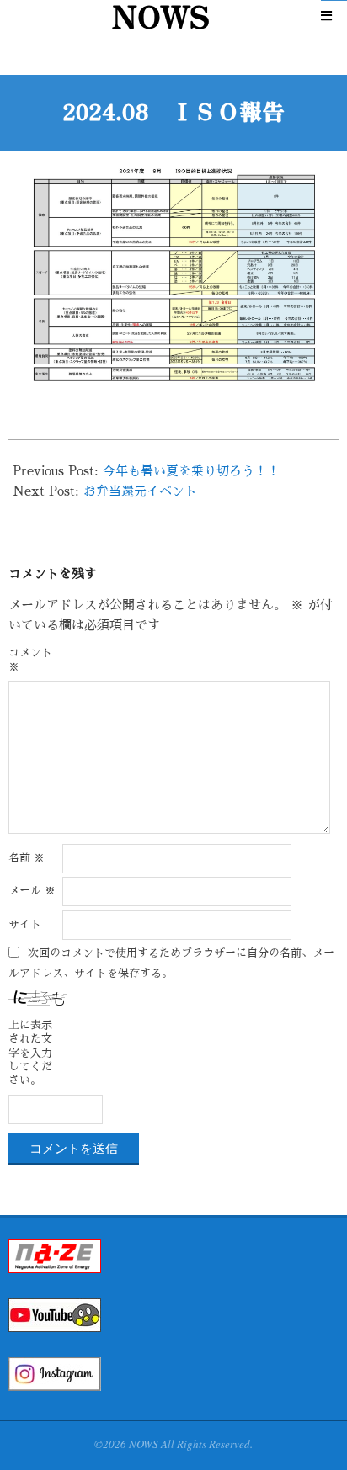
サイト (24, 924)
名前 (26, 857)
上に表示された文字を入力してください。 (30, 1052)
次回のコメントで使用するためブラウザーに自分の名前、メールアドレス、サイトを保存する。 (171, 962)
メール (32, 890)
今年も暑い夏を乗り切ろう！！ (191, 470)
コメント (30, 659)
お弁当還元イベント (140, 491)
